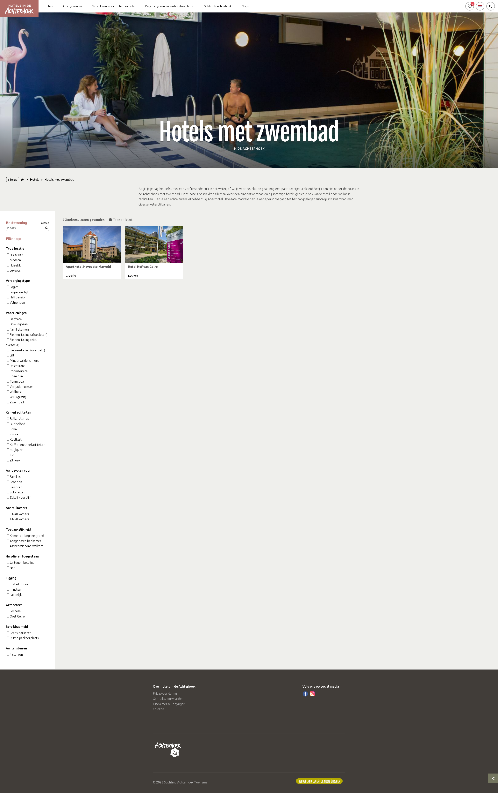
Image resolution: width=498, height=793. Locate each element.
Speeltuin (16, 376)
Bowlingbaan (19, 324)
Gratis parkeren (21, 633)
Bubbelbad (17, 424)
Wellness (16, 391)
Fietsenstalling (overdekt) (27, 350)
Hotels (49, 6)
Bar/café (16, 319)
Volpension (17, 302)
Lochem (15, 611)
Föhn (13, 429)
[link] (92, 252)
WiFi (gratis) (18, 397)
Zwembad (17, 402)
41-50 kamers (19, 519)
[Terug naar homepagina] (22, 179)
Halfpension (18, 297)
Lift (12, 355)
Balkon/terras (19, 418)
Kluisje (14, 434)
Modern (15, 260)
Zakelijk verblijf (20, 497)
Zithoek (15, 460)
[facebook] (305, 694)
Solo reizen (17, 492)
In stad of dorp (20, 584)
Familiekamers (20, 329)
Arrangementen (72, 6)
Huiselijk (15, 265)
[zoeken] (490, 6)
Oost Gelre (17, 616)
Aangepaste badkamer (25, 541)
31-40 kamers (19, 514)
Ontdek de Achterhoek (217, 6)
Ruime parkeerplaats (24, 638)
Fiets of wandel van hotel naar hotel (113, 6)
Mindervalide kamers (24, 360)
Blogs (245, 6)
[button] (469, 6)
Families (15, 476)
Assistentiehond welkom (26, 546)
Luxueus (15, 270)
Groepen (16, 482)
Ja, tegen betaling (22, 562)
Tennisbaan (17, 381)
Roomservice (19, 371)
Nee (12, 568)
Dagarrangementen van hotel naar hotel (169, 6)
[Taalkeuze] (480, 6)
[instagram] (312, 694)
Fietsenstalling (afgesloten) (28, 334)
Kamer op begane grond (27, 535)
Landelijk (16, 594)
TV (12, 455)
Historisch (16, 255)
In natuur (16, 589)
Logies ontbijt (19, 292)
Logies (14, 287)
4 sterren (16, 654)
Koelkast (16, 439)
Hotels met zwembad (59, 179)
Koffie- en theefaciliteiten (27, 444)
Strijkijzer (16, 450)
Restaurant (17, 366)
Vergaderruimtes (21, 386)
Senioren (16, 487)
